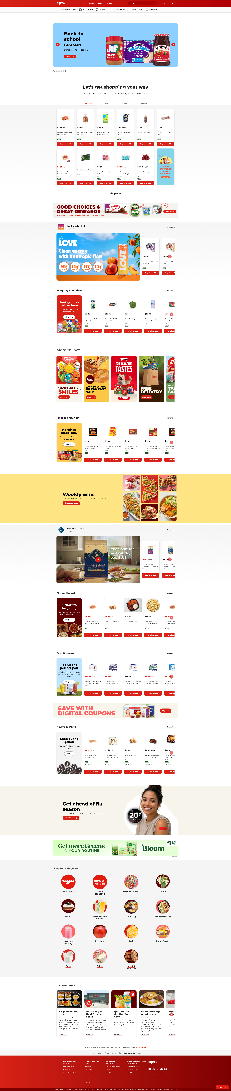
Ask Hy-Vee (66, 1063)
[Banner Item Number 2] (61, 71)
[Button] (54, 71)
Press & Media (66, 1076)
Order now (63, 1034)
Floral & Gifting (88, 1069)
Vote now (89, 1034)
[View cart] (171, 3)
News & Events (110, 1072)
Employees (133, 1089)
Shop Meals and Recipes (133, 1066)
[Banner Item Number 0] (57, 71)
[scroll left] (57, 45)
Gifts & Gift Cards (89, 1076)
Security (93, 1089)
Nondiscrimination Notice (162, 1089)
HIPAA (106, 1089)
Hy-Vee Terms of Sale (129, 1053)
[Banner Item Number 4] (65, 71)
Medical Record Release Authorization (119, 1089)
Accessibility (174, 1089)
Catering (87, 1079)
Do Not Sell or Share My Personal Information (77, 1089)
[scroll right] (173, 45)
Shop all (170, 290)
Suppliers (152, 1089)
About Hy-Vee (109, 1063)
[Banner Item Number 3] (63, 71)
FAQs (107, 1076)
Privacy (62, 1089)
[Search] (155, 3)
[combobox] (142, 3)
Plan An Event (88, 1082)
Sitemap (56, 1089)
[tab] (88, 103)
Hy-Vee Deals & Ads (132, 1063)
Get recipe (118, 1034)
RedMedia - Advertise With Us (113, 1066)
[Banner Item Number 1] (59, 71)
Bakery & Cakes (89, 1072)
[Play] (98, 559)
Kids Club (129, 1072)
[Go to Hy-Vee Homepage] (61, 3)
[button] (222, 1087)
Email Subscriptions (68, 1066)
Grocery (87, 1063)
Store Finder (66, 1079)
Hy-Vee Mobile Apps (132, 1069)
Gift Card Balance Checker (70, 1072)
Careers (108, 1069)
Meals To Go (88, 1066)
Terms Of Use (99, 1089)
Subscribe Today (141, 1047)
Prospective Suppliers (143, 1089)
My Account (66, 1069)
